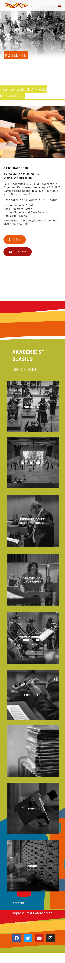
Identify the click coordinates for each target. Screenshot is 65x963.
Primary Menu (59, 5)
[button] (14, 239)
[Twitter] (28, 938)
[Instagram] (50, 938)
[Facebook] (16, 938)
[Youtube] (39, 938)
